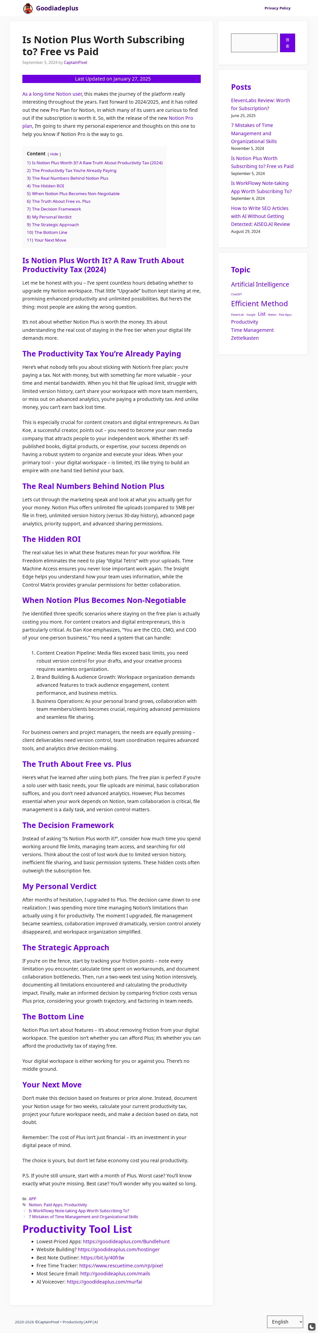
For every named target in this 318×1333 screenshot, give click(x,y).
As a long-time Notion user (52, 94)
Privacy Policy (278, 7)
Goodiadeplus (57, 8)
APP (32, 1199)
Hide (54, 153)
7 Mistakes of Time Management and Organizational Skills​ (83, 1216)
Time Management (252, 330)
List (262, 314)
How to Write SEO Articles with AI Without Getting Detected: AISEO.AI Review (260, 216)
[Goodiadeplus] (28, 8)
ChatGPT (236, 294)
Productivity (75, 1204)
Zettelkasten (245, 338)
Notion (35, 1204)
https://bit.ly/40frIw (102, 1257)
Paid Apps (53, 1204)
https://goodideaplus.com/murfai (104, 1282)
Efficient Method (259, 303)
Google (250, 314)
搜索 (287, 42)
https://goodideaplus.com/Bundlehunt (126, 1241)
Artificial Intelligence (260, 284)
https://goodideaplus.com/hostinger (119, 1249)
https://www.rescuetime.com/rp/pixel (121, 1265)
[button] (312, 1327)
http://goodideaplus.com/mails (115, 1273)
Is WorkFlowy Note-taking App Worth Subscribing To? (79, 1210)
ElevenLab (237, 314)
